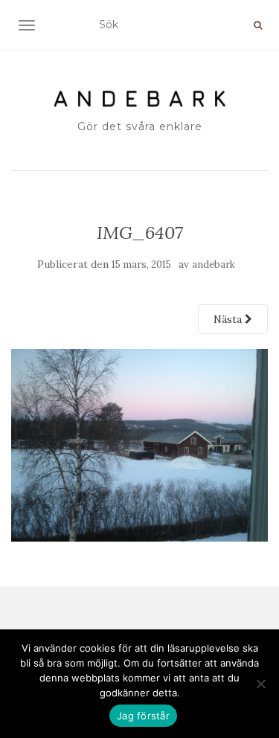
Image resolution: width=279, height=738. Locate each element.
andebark (213, 264)
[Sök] (258, 25)
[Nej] (260, 683)
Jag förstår (143, 716)
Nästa (229, 319)
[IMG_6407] (139, 444)
